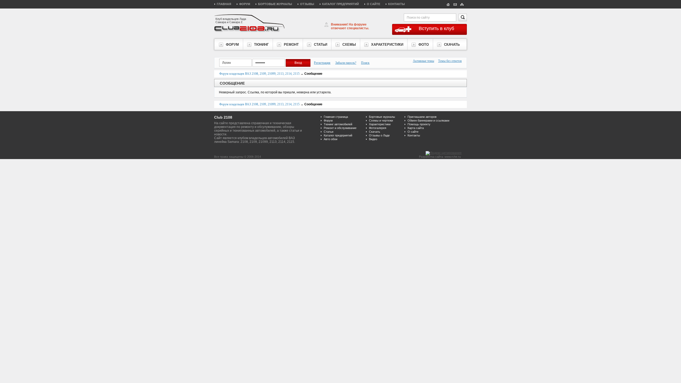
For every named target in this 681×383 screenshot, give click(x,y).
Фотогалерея (377, 128)
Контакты (396, 4)
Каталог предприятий (340, 4)
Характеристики (380, 124)
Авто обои (330, 139)
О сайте (373, 4)
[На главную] (448, 4)
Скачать (374, 131)
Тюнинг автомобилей (338, 124)
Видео (373, 139)
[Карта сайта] (462, 4)
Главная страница (336, 116)
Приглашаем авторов (422, 116)
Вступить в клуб (436, 28)
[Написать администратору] (455, 4)
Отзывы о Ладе (379, 135)
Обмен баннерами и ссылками (428, 120)
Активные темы (423, 61)
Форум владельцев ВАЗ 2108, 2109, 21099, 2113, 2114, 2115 (259, 74)
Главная (224, 4)
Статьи (328, 131)
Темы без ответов (450, 61)
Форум (244, 4)
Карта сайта (416, 128)
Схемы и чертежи (381, 120)
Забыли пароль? (345, 63)
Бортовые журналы (275, 4)
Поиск (365, 63)
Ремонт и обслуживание (340, 128)
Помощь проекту (419, 124)
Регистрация (322, 63)
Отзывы (307, 4)
